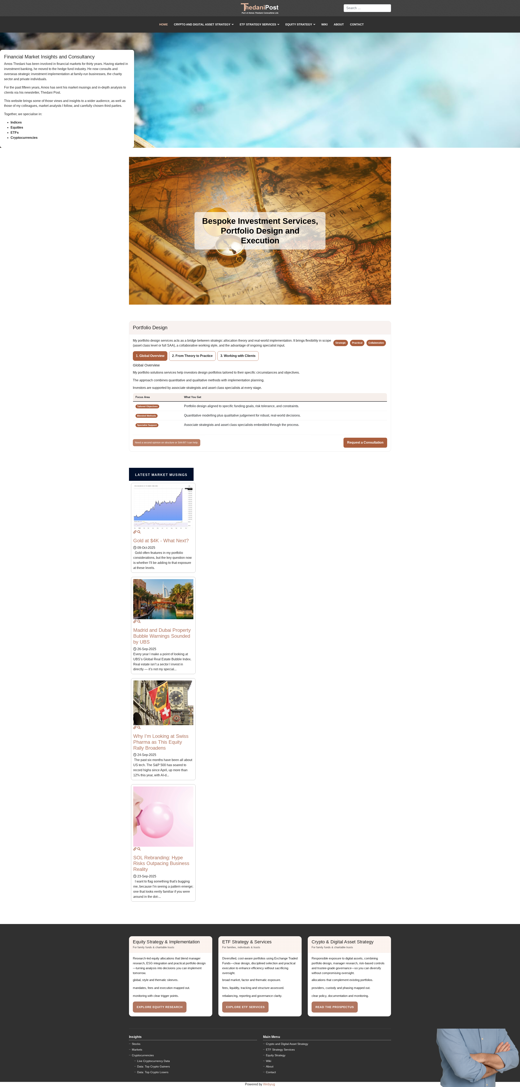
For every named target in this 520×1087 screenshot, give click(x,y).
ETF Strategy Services (258, 24)
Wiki (324, 24)
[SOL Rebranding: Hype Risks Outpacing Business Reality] (134, 849)
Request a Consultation (365, 442)
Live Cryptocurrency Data (153, 1061)
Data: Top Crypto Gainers (153, 1066)
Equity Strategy (298, 24)
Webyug (269, 1084)
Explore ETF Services (245, 1007)
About (339, 24)
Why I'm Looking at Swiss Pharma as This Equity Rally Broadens (160, 742)
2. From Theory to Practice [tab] (192, 356)
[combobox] (367, 8)
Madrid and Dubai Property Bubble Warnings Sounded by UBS (162, 636)
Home (163, 24)
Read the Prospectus (334, 1007)
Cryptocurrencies (143, 1055)
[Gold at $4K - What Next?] (134, 532)
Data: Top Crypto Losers (152, 1072)
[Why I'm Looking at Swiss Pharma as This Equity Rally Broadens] (134, 727)
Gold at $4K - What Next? (161, 540)
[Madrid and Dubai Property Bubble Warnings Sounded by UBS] (134, 621)
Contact (357, 24)
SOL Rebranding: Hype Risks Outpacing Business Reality (161, 863)
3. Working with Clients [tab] (238, 356)
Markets (137, 1049)
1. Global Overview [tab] (150, 356)
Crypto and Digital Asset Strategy (202, 24)
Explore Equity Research (160, 1007)
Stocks (136, 1043)
